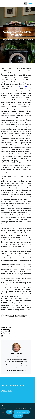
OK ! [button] (9, 412)
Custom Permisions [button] (21, 412)
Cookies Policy (28, 409)
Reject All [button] (18, 416)
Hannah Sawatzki (7, 39)
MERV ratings (23, 86)
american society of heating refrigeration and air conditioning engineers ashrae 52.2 (16, 316)
